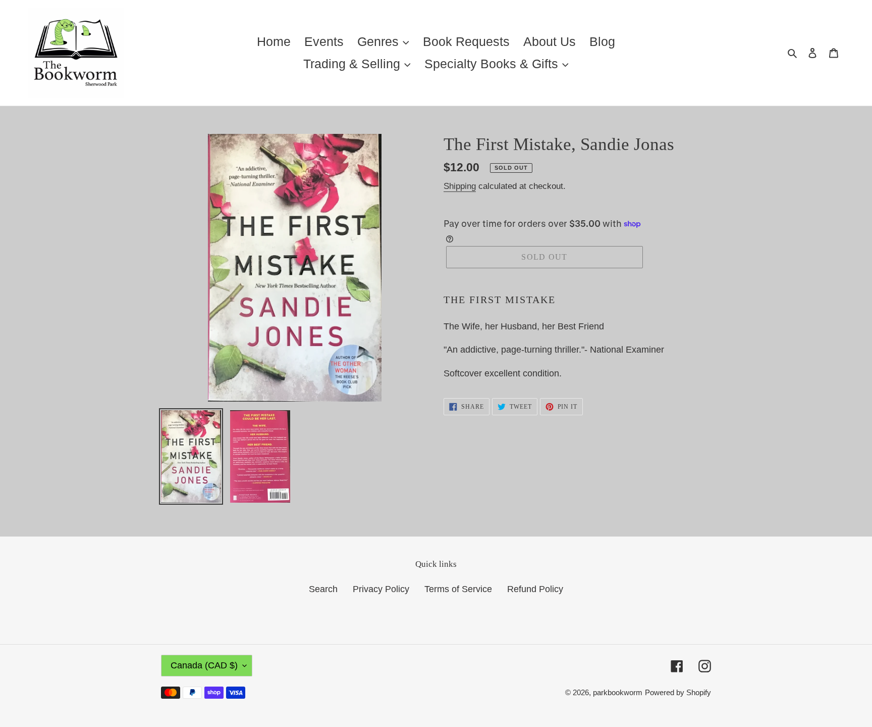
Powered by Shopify (678, 692)
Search (323, 589)
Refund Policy (535, 589)
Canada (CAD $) (204, 665)
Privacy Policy (381, 589)
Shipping (460, 186)
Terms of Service (458, 589)
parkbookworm (617, 692)
